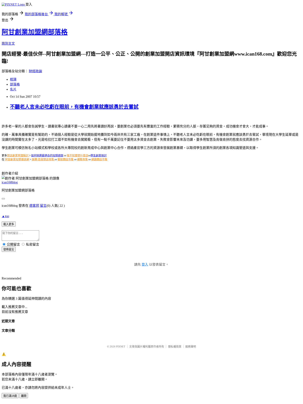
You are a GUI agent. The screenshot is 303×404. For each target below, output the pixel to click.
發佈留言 (8, 249)
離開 (23, 395)
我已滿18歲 (10, 395)
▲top (5, 216)
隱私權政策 (174, 346)
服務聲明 (190, 346)
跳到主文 (8, 43)
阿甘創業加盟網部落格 (35, 32)
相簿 (13, 79)
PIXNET (120, 346)
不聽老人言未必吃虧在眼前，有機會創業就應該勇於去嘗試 (74, 106)
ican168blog (10, 182)
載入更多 (8, 224)
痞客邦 (34, 205)
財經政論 (35, 71)
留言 (43, 205)
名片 (13, 89)
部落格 (15, 84)
